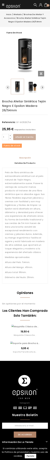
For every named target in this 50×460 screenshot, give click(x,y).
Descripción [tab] (25, 157)
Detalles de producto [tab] (25, 163)
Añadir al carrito (24, 137)
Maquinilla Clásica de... (25, 335)
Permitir (30, 456)
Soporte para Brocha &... (25, 352)
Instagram (25, 403)
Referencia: (9, 122)
